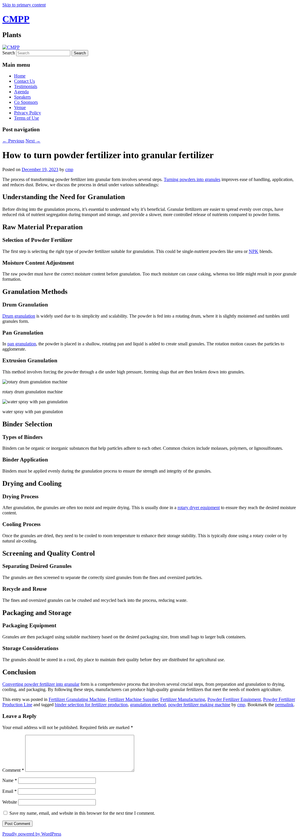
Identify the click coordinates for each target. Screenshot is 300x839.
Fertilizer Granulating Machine (77, 699)
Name (9, 780)
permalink (284, 704)
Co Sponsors (26, 102)
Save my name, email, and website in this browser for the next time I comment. (82, 813)
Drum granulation (18, 315)
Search (8, 52)
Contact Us (24, 81)
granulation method (148, 704)
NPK (253, 251)
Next (32, 140)
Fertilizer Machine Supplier (133, 699)
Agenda (21, 91)
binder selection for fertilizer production (91, 704)
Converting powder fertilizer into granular (40, 684)
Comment (13, 770)
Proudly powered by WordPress (31, 833)
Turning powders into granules (192, 179)
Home (19, 75)
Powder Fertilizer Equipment (234, 699)
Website (9, 802)
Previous (13, 140)
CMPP (16, 19)
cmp (69, 169)
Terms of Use (26, 118)
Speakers (22, 96)
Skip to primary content (24, 4)
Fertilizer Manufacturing (182, 699)
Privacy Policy (27, 112)
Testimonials (25, 86)
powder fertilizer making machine (199, 704)
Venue (20, 107)
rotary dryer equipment (199, 507)
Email (9, 791)
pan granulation (21, 343)
